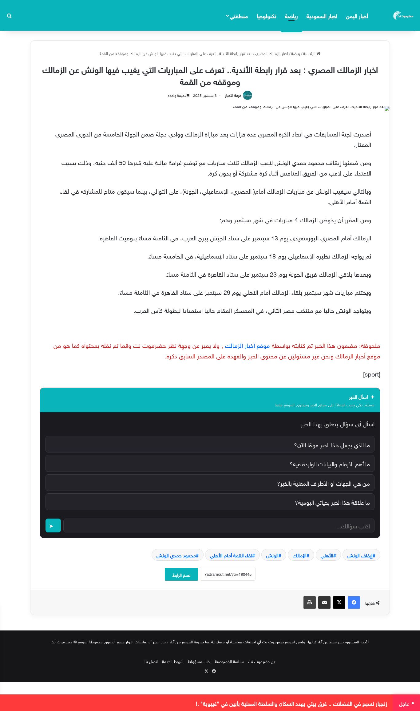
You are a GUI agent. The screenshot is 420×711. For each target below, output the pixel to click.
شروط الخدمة (173, 661)
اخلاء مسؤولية (199, 661)
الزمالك (300, 555)
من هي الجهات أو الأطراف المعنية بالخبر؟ (323, 483)
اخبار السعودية (322, 15)
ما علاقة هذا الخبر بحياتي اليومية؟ (332, 502)
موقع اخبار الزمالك (247, 344)
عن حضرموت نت (261, 661)
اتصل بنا (151, 661)
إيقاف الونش (360, 555)
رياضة (291, 15)
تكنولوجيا (266, 15)
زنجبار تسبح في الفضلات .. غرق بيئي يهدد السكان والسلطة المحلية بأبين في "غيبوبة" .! (291, 703)
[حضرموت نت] (403, 15)
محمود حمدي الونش (176, 555)
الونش (272, 555)
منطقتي (239, 15)
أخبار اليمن (357, 15)
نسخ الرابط (181, 574)
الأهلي (327, 555)
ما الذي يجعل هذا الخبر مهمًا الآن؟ (332, 444)
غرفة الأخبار (233, 95)
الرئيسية (310, 53)
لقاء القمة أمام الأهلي (231, 555)
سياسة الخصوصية (229, 661)
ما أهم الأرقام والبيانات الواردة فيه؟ (330, 463)
